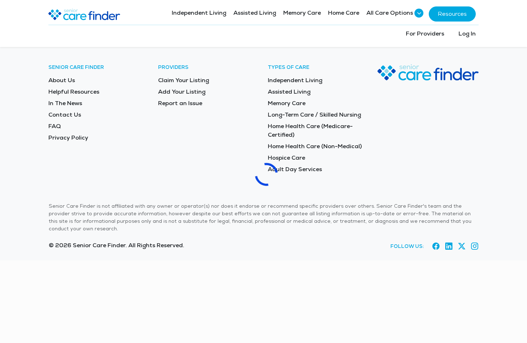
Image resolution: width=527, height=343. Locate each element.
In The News (65, 103)
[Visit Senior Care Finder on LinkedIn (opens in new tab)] (448, 246)
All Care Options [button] (389, 13)
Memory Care (302, 13)
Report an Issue (180, 103)
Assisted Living (254, 13)
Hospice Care (286, 157)
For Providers (425, 33)
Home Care (343, 13)
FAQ (54, 126)
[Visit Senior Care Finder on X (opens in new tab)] (461, 246)
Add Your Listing (181, 91)
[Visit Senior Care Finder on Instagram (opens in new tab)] (474, 246)
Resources (452, 14)
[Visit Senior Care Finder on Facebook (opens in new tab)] (436, 246)
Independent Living (199, 13)
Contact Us (64, 114)
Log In (467, 33)
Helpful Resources (73, 91)
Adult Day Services (295, 169)
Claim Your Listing (183, 80)
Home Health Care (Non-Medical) (315, 146)
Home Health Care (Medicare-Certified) (310, 130)
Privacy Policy (68, 137)
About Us (61, 80)
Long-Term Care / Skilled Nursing (314, 114)
